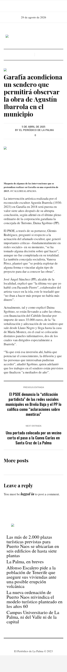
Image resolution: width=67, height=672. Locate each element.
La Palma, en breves (25, 561)
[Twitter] (38, 6)
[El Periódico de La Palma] (33, 36)
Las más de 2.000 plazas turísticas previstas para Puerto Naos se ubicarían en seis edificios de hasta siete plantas (33, 546)
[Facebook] (27, 6)
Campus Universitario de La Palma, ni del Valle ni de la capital (33, 617)
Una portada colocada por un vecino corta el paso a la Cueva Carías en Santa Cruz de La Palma (33, 437)
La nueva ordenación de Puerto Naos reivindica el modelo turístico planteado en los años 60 (35, 599)
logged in (27, 494)
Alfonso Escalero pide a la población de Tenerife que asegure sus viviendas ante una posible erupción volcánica (31, 577)
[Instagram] (33, 6)
